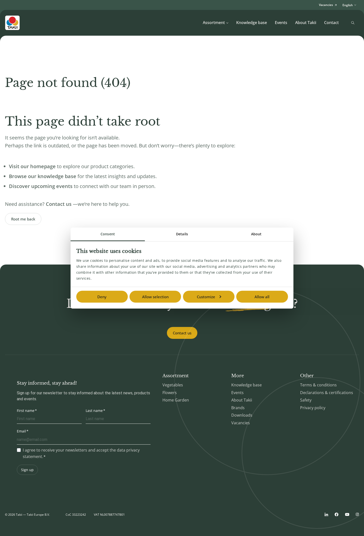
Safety (306, 400)
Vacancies (240, 423)
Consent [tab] (108, 234)
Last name (94, 410)
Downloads (241, 415)
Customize (206, 296)
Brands (238, 407)
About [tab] (256, 234)
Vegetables (172, 385)
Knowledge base (251, 22)
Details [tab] (182, 234)
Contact (331, 22)
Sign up (27, 469)
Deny (101, 296)
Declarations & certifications (326, 392)
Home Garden (175, 400)
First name (25, 410)
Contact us (182, 332)
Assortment (214, 22)
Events (281, 22)
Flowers (169, 392)
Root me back (23, 218)
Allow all (262, 296)
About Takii (305, 22)
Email (21, 431)
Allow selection (155, 296)
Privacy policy (312, 407)
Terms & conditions (318, 385)
